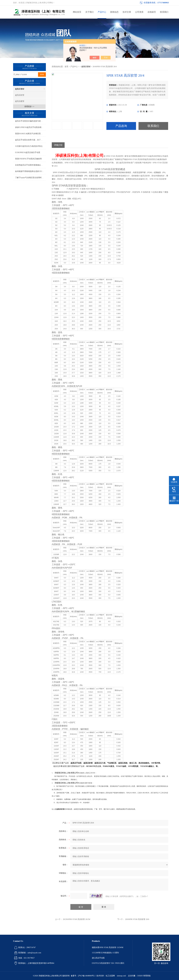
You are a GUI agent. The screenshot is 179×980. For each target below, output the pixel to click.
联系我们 (164, 12)
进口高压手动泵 (98, 958)
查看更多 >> (29, 106)
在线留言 (152, 12)
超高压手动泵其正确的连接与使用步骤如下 (30, 121)
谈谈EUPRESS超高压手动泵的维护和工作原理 (30, 127)
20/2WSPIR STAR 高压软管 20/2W (76, 919)
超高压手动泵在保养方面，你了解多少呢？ (30, 140)
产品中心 (102, 12)
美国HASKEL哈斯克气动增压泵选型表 (30, 134)
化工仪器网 (110, 976)
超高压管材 (19, 89)
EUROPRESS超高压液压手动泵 (27, 152)
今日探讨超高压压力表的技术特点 (29, 146)
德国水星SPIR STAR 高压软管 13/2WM (107, 947)
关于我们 (89, 12)
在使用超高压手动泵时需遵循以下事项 (30, 165)
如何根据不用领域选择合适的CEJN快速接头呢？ (30, 171)
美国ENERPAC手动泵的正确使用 (28, 159)
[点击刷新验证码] (96, 896)
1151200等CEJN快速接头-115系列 (105, 953)
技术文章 (127, 12)
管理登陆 (147, 976)
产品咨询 (121, 126)
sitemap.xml (121, 976)
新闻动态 (114, 12)
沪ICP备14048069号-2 (86, 976)
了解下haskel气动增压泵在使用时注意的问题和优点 (30, 178)
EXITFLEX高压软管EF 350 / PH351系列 (108, 963)
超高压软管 (19, 95)
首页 (66, 67)
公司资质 (139, 12)
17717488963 (163, 3)
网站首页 (77, 12)
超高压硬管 (19, 101)
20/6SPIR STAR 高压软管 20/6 (137, 919)
